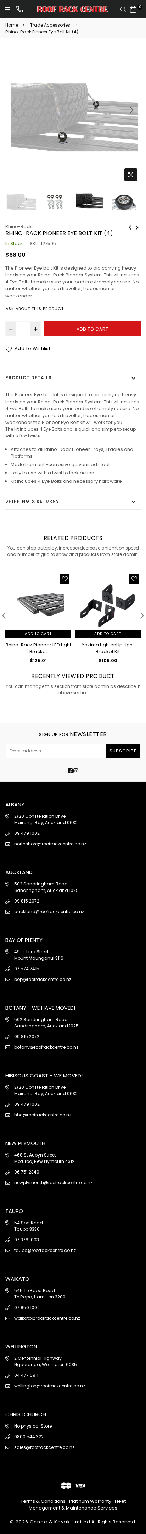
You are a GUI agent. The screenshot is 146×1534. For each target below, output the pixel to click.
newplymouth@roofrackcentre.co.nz (53, 1183)
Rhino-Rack (18, 226)
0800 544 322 (29, 1437)
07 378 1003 (26, 1240)
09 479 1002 (27, 833)
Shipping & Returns (32, 501)
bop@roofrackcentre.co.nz (42, 979)
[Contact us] (19, 9)
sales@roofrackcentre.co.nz (44, 1447)
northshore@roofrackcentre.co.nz (50, 844)
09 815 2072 (26, 901)
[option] (73, 116)
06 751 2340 (26, 1172)
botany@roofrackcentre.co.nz (46, 1047)
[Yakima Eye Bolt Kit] (130, 226)
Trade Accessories (50, 25)
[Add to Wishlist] (64, 579)
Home (11, 25)
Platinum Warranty (90, 1501)
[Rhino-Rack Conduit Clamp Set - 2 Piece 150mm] (137, 226)
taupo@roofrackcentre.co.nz (45, 1250)
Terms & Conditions (44, 1501)
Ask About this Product (35, 308)
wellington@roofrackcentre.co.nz (49, 1386)
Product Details (28, 378)
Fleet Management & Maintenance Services (77, 1505)
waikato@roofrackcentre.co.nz (47, 1318)
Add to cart (38, 633)
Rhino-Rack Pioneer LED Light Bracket (38, 648)
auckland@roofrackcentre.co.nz (49, 912)
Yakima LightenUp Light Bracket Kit (108, 648)
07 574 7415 (26, 969)
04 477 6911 (26, 1375)
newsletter (73, 734)
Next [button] (132, 110)
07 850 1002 (27, 1307)
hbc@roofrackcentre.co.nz (42, 1115)
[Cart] (133, 9)
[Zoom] (130, 174)
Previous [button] (14, 110)
